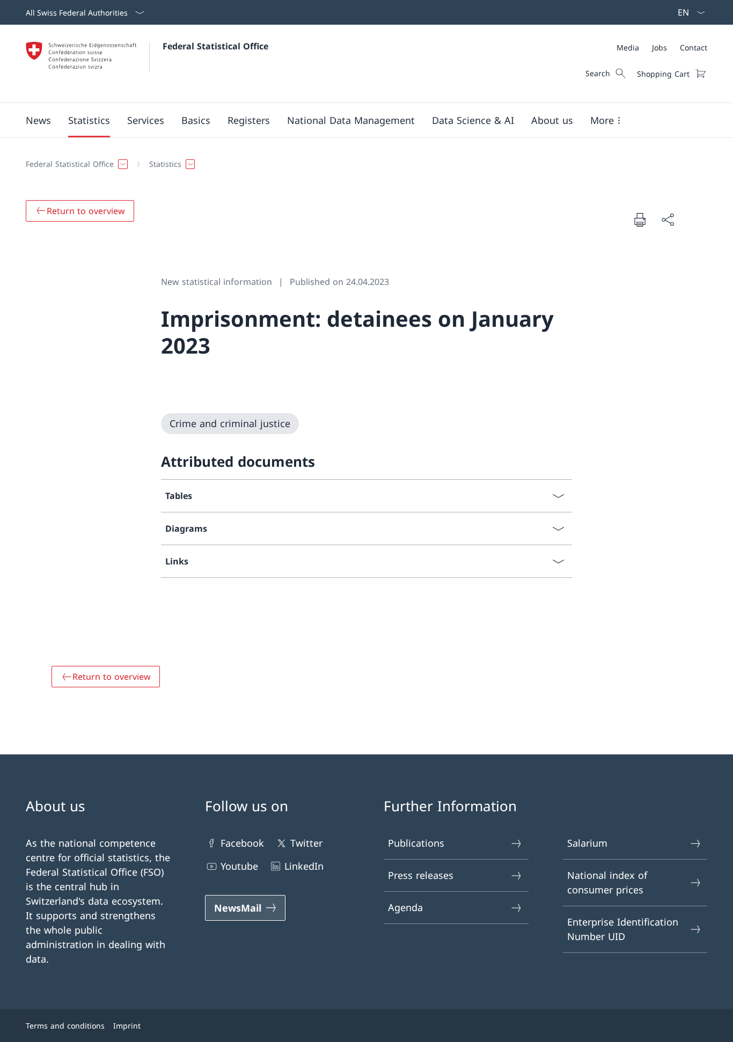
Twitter (306, 842)
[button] (38, 120)
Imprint (127, 1026)
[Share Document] (667, 220)
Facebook (242, 842)
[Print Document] (640, 219)
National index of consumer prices (607, 882)
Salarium (587, 842)
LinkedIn (304, 866)
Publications (416, 842)
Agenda (405, 907)
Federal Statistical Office (215, 46)
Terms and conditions (65, 1026)
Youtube (239, 866)
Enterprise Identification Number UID (622, 929)
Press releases (420, 875)
